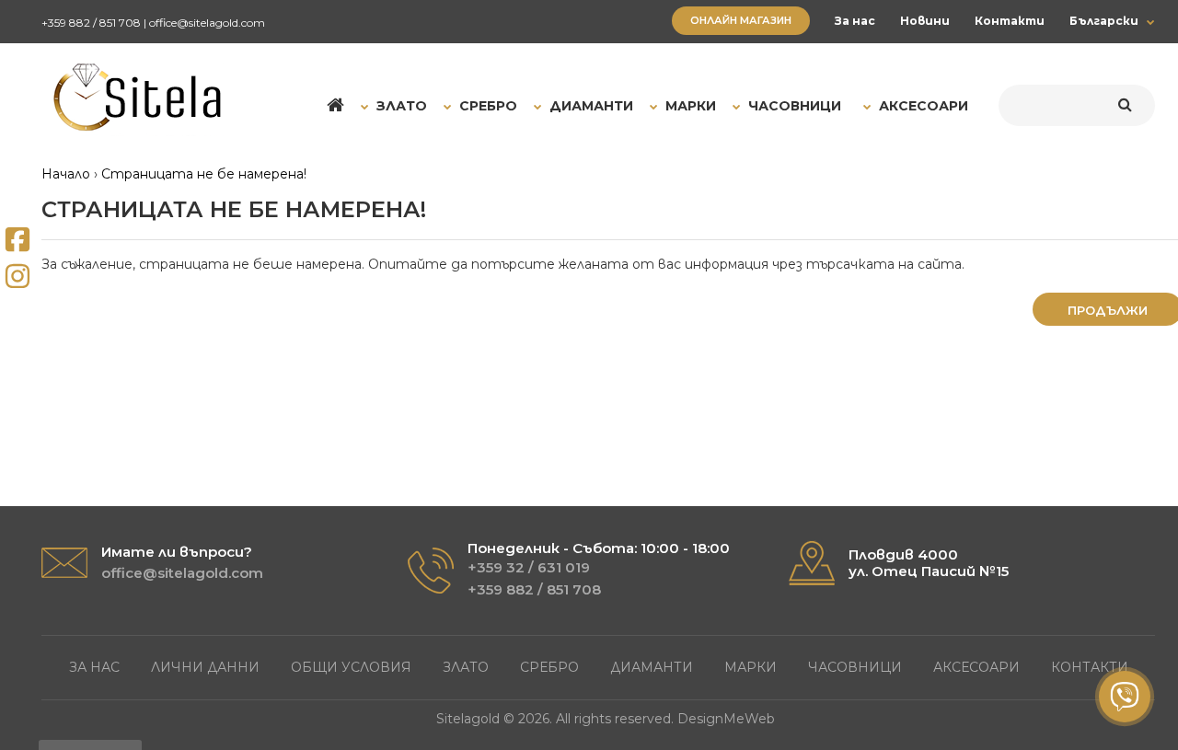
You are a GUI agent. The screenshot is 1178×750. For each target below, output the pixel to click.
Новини (925, 21)
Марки (750, 667)
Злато (466, 667)
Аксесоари (976, 667)
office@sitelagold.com (207, 22)
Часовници (855, 667)
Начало (65, 174)
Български (1103, 21)
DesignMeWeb (726, 718)
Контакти (1010, 21)
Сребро (549, 667)
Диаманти (651, 667)
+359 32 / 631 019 (529, 567)
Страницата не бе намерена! (203, 174)
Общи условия (351, 667)
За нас (855, 21)
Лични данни (205, 667)
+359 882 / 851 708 (91, 22)
